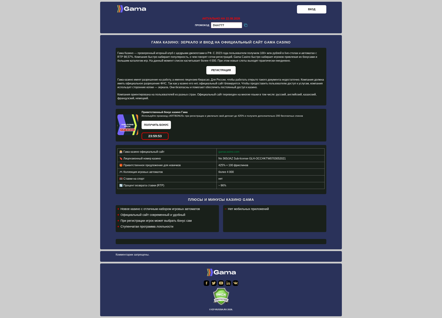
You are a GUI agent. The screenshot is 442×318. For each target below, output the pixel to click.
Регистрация (221, 70)
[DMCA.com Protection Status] (221, 296)
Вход (311, 9)
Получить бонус (156, 124)
